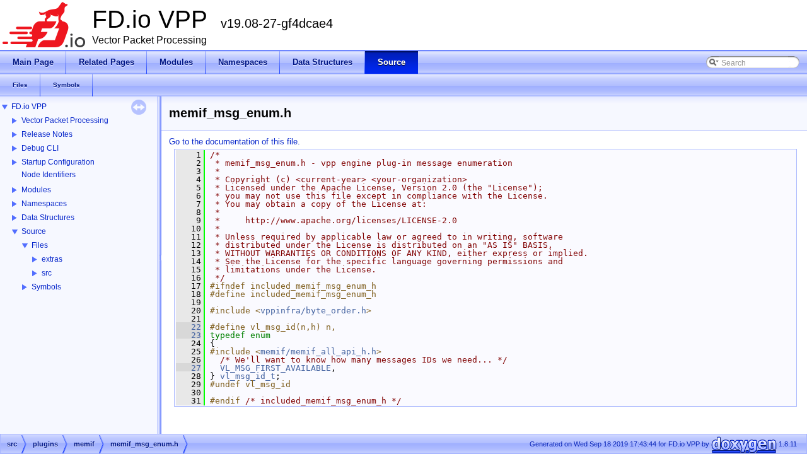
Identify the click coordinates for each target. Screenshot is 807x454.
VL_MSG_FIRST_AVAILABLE (275, 368)
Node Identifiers (48, 174)
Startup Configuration (58, 162)
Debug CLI (40, 148)
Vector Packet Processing (64, 120)
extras (52, 259)
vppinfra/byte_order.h (313, 310)
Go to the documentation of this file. (234, 141)
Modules (36, 189)
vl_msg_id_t (248, 376)
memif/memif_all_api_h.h (318, 351)
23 (188, 335)
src (47, 273)
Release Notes (47, 134)
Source (33, 231)
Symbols (46, 286)
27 (188, 368)
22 (188, 327)
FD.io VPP (29, 106)
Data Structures (47, 217)
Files (40, 245)
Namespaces (44, 203)
